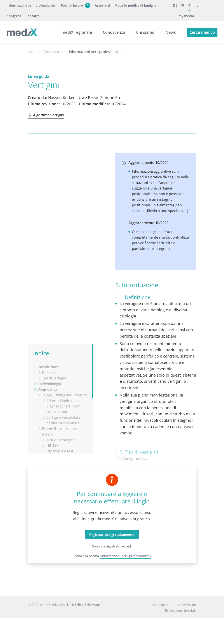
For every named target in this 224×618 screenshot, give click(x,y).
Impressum (186, 604)
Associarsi (102, 5)
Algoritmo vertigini (48, 115)
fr (182, 5)
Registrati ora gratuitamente (112, 534)
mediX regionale (76, 32)
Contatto (32, 16)
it (189, 5)
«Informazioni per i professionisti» (125, 556)
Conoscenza (114, 32)
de (175, 5)
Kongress (14, 16)
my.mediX (186, 16)
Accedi (127, 546)
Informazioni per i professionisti (31, 5)
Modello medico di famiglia (135, 5)
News (170, 32)
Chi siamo (145, 32)
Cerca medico (202, 32)
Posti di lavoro (75, 5)
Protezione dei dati (180, 610)
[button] (196, 5)
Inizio (32, 51)
